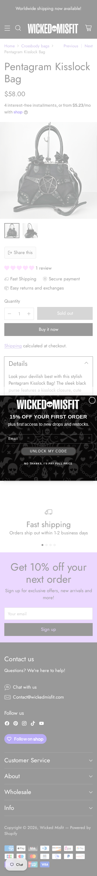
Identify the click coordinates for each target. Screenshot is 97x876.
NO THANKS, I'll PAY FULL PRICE (48, 463)
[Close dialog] (92, 400)
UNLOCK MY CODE (48, 451)
